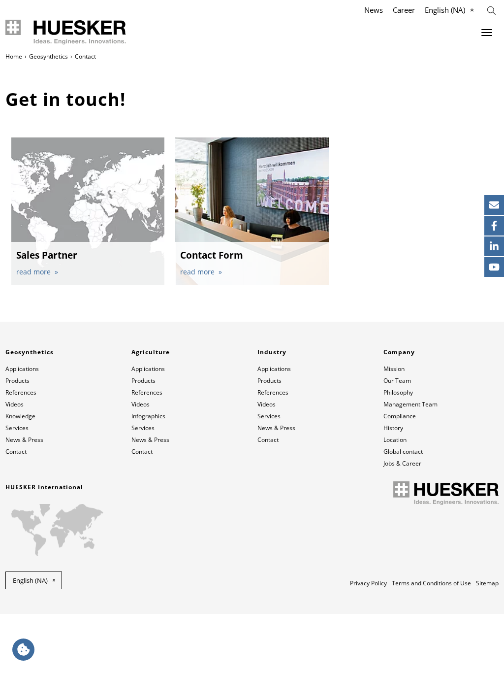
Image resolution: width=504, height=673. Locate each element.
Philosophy (398, 392)
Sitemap (487, 583)
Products (17, 380)
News (373, 10)
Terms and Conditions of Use (431, 583)
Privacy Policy (368, 583)
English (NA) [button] (30, 580)
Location (395, 440)
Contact (16, 451)
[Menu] (487, 32)
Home (13, 56)
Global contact (403, 451)
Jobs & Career (402, 463)
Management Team (410, 404)
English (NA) (445, 10)
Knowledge (20, 416)
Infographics (148, 416)
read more (34, 271)
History (393, 428)
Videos (14, 404)
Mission (394, 369)
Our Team (397, 380)
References (20, 392)
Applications (22, 369)
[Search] (491, 9)
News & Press (24, 440)
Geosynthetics (48, 56)
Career (404, 10)
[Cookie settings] (23, 650)
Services (17, 428)
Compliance (399, 416)
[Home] (69, 32)
